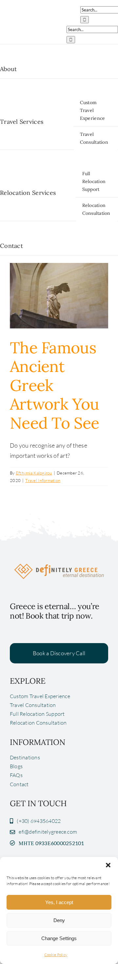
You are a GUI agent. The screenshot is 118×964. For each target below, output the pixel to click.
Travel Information (42, 480)
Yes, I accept (59, 902)
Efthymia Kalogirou (34, 472)
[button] (108, 865)
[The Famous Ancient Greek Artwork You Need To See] (59, 295)
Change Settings (59, 938)
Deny (59, 920)
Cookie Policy (56, 954)
